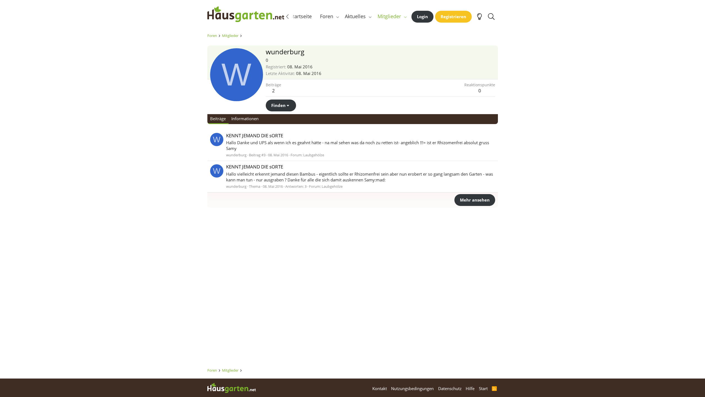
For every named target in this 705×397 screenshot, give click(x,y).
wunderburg (236, 154)
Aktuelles (355, 16)
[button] (337, 16)
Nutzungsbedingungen (412, 388)
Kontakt (379, 388)
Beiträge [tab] (218, 118)
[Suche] (491, 16)
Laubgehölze (313, 154)
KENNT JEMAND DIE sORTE (254, 135)
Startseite (301, 16)
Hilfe (470, 388)
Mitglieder (389, 16)
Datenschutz (450, 388)
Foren (326, 16)
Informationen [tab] (245, 118)
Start (483, 388)
